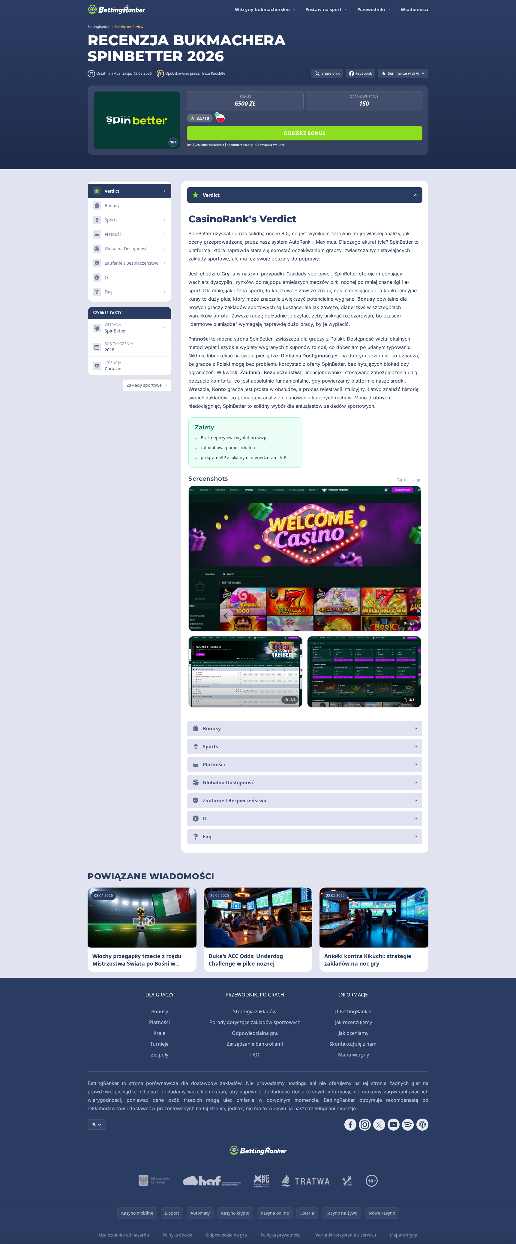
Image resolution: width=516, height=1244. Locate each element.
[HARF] (212, 1181)
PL (94, 1124)
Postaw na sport (323, 9)
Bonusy (159, 1011)
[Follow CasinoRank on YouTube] (394, 1125)
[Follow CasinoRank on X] (379, 1125)
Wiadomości (414, 9)
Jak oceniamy (353, 1033)
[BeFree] (348, 1181)
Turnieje (159, 1044)
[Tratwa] (305, 1181)
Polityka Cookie (177, 1235)
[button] (304, 195)
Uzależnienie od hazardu (124, 1235)
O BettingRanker (353, 1011)
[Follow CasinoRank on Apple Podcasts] (422, 1125)
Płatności (159, 1022)
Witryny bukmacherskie (262, 9)
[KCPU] (261, 1181)
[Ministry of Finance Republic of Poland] (154, 1181)
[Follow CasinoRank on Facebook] (350, 1125)
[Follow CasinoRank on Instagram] (365, 1125)
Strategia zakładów (255, 1011)
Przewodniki (371, 9)
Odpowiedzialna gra (255, 1033)
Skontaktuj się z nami (353, 1044)
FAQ (255, 1054)
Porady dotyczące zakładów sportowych (255, 1022)
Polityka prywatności (281, 1235)
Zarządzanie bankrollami (255, 1044)
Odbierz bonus (304, 133)
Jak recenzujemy (353, 1022)
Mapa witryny (353, 1054)
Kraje (159, 1033)
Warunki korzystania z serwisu (345, 1235)
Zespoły (159, 1054)
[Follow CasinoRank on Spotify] (408, 1125)
